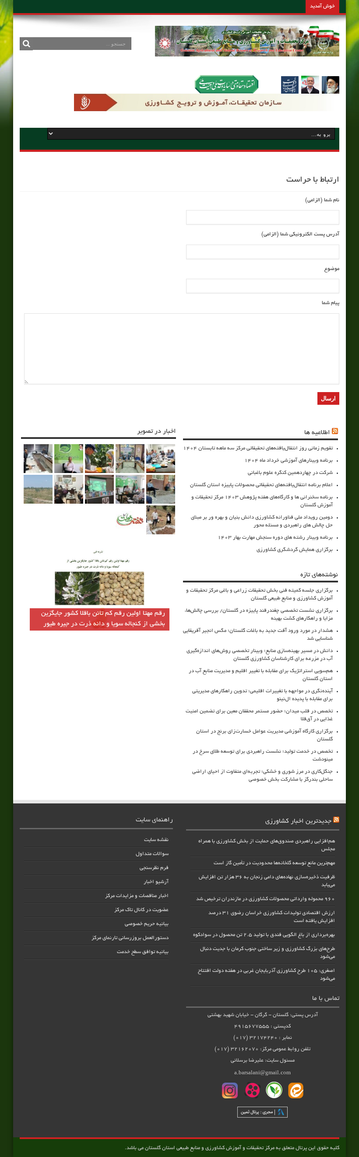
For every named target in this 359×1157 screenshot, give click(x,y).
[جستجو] (26, 43)
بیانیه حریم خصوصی (147, 924)
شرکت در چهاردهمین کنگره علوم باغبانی (290, 473)
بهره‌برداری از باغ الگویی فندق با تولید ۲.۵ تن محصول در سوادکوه (264, 935)
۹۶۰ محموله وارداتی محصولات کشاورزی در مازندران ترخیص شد (265, 899)
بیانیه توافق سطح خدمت (143, 952)
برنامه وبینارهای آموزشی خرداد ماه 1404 (288, 460)
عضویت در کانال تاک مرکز (141, 910)
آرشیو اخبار (156, 882)
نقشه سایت (156, 840)
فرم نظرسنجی (154, 868)
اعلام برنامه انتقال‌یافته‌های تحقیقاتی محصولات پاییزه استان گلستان (261, 485)
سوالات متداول (152, 854)
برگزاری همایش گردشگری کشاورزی (295, 550)
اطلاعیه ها (317, 432)
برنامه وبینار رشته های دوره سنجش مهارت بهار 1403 (275, 537)
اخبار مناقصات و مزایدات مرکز (137, 896)
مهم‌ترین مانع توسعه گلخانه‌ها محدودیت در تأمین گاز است (274, 863)
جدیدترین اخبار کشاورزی (298, 821)
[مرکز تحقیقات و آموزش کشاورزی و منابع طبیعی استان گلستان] (247, 53)
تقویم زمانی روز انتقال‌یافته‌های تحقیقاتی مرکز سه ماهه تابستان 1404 (258, 448)
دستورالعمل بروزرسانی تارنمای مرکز (130, 938)
